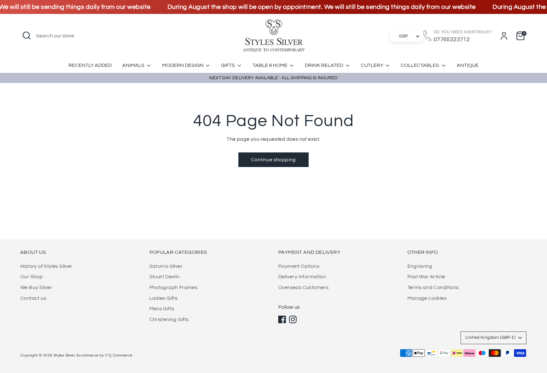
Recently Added (90, 65)
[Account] (504, 35)
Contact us (33, 298)
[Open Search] (26, 35)
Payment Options (298, 266)
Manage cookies (427, 298)
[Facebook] (282, 319)
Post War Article (426, 276)
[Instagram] (293, 319)
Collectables (420, 65)
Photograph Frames (173, 287)
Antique (468, 65)
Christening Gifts (169, 319)
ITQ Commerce (119, 355)
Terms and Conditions (433, 287)
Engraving (419, 266)
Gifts (228, 65)
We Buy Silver (36, 287)
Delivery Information (302, 276)
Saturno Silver (166, 266)
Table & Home (270, 65)
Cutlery (372, 65)
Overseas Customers (303, 287)
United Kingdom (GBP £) (490, 337)
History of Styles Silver (46, 266)
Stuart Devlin (164, 276)
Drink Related (324, 65)
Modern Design (183, 65)
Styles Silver (64, 355)
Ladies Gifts (163, 298)
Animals (133, 65)
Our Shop (31, 276)
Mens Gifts (161, 308)
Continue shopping (273, 159)
